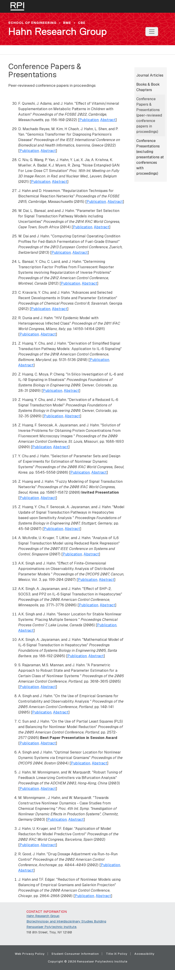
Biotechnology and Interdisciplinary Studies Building (66, 921)
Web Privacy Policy (30, 954)
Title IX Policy (116, 954)
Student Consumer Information (75, 954)
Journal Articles (149, 75)
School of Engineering (32, 23)
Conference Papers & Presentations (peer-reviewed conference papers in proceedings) (149, 115)
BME (67, 23)
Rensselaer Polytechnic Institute (51, 927)
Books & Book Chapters (148, 87)
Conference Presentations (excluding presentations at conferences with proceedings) (150, 157)
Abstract (108, 119)
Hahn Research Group (57, 31)
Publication (89, 119)
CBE (81, 23)
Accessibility (144, 954)
